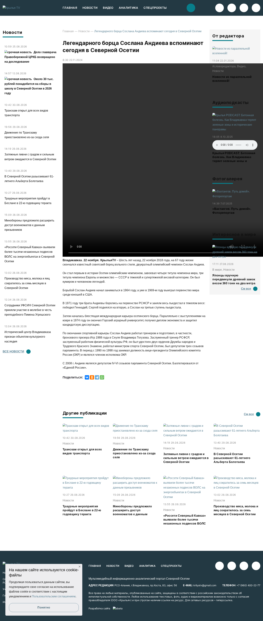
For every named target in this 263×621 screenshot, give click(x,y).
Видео (108, 7)
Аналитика (128, 7)
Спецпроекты (155, 7)
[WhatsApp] (102, 377)
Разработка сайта (99, 608)
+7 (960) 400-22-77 (248, 585)
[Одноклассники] (92, 377)
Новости (90, 7)
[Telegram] (97, 377)
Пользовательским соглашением (54, 596)
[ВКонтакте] (87, 377)
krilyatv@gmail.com (204, 585)
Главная (70, 7)
